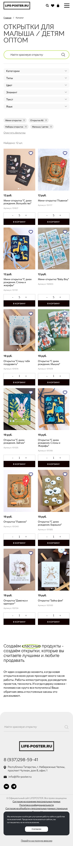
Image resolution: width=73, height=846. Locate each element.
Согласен (36, 829)
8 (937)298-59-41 (21, 759)
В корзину (19, 222)
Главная (7, 17)
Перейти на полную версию (36, 840)
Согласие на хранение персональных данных (36, 801)
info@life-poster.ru (20, 776)
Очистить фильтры (15, 132)
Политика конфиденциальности (36, 805)
